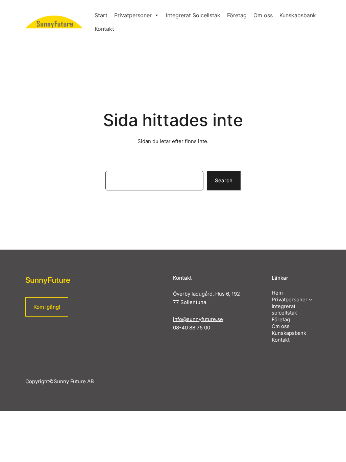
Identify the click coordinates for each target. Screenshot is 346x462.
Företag (237, 15)
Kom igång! (46, 307)
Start (101, 15)
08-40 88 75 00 (192, 327)
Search (223, 180)
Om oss (263, 15)
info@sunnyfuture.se (198, 319)
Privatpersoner (133, 15)
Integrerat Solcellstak (193, 15)
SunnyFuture (47, 279)
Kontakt (104, 28)
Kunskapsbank (297, 15)
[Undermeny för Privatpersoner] (310, 299)
